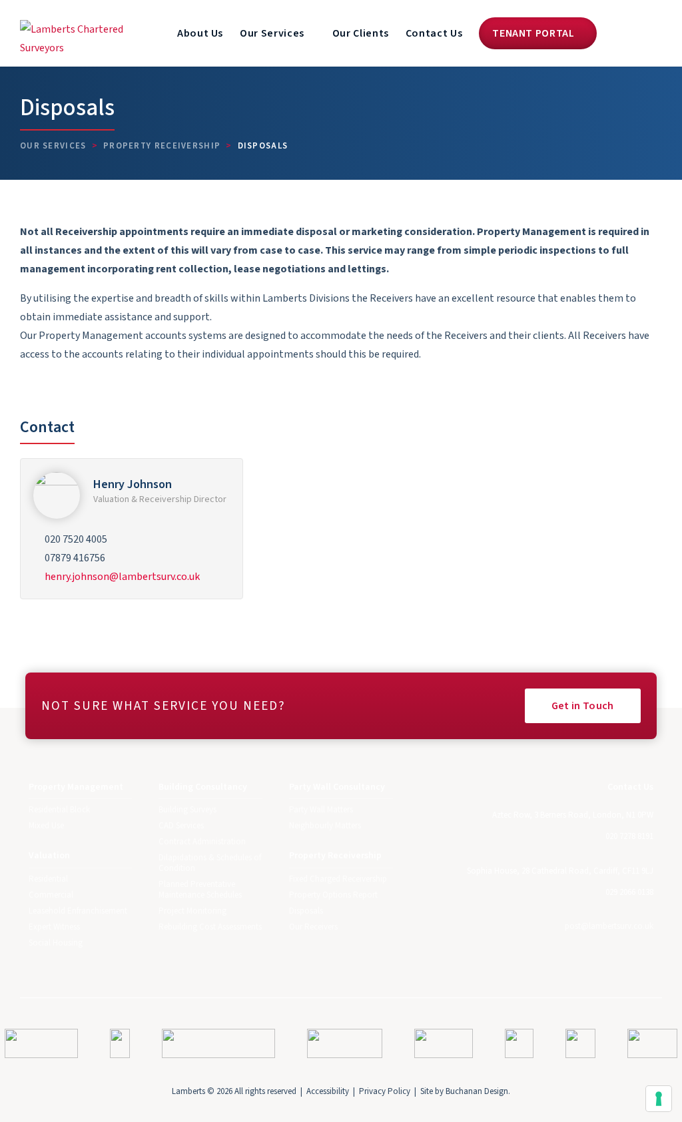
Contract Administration (202, 842)
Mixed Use (46, 826)
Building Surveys (187, 810)
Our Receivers (313, 927)
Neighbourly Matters (325, 826)
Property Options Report (333, 895)
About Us (200, 33)
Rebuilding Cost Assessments (210, 927)
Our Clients (360, 33)
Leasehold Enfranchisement (78, 911)
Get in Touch (582, 706)
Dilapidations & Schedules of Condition (210, 863)
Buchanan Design (477, 1091)
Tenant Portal (534, 33)
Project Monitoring (192, 911)
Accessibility (327, 1091)
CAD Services (181, 826)
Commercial (51, 895)
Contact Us (434, 33)
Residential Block (59, 810)
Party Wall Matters (321, 810)
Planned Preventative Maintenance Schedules (200, 889)
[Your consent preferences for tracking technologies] (658, 1098)
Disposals (306, 911)
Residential (48, 879)
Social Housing (56, 943)
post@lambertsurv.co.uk (609, 926)
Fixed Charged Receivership (338, 879)
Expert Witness (54, 927)
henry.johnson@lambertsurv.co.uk (122, 576)
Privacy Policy (384, 1091)
